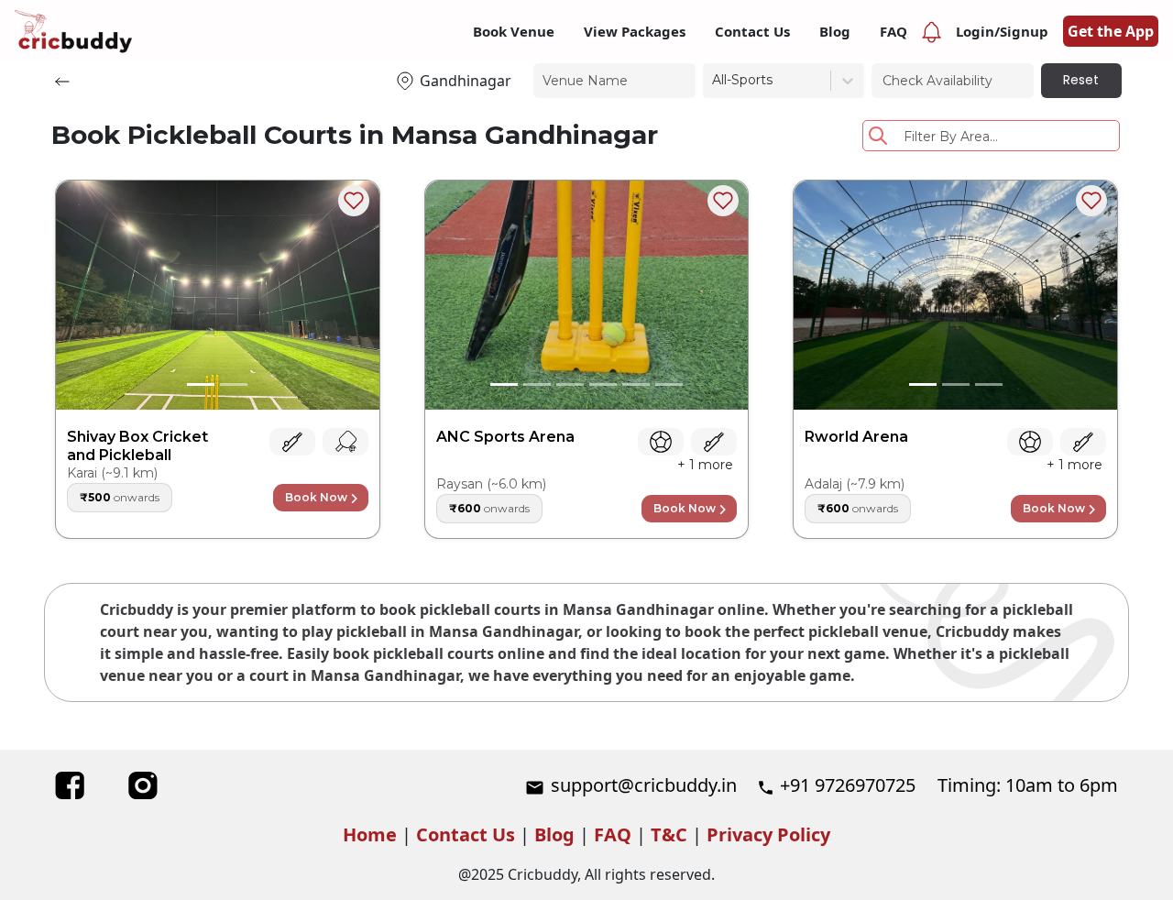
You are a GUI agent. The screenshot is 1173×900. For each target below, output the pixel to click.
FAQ (612, 834)
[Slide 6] (669, 384)
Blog (554, 834)
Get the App (1111, 31)
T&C (669, 834)
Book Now (316, 497)
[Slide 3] (570, 384)
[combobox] (714, 80)
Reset (1081, 80)
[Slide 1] (200, 384)
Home (370, 834)
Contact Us (465, 834)
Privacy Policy (768, 834)
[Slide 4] (603, 384)
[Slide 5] (636, 384)
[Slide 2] (233, 384)
